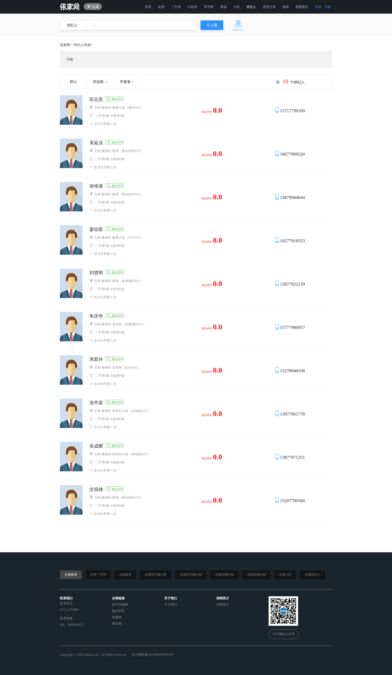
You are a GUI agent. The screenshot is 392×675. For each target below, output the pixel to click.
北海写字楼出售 (156, 574)
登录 (318, 7)
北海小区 (285, 574)
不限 (70, 59)
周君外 (96, 359)
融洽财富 (118, 611)
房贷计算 (269, 7)
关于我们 (170, 604)
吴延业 (96, 142)
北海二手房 (98, 574)
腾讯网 (117, 623)
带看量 (125, 82)
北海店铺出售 (224, 574)
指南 (285, 7)
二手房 (176, 7)
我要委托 (302, 7)
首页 (148, 7)
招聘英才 (222, 604)
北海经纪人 (312, 574)
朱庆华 (96, 315)
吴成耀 (96, 445)
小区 (236, 7)
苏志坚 (96, 99)
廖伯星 (96, 229)
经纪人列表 (82, 45)
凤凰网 (117, 617)
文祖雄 (96, 489)
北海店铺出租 (256, 574)
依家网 (65, 45)
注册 (328, 7)
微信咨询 (117, 99)
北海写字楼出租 (191, 574)
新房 (161, 7)
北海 (95, 7)
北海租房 (125, 574)
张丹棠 (96, 402)
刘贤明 (96, 272)
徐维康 (96, 185)
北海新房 (70, 574)
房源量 (98, 82)
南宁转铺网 (120, 604)
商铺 (223, 7)
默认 (73, 81)
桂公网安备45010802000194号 (152, 654)
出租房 (192, 7)
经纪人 (251, 7)
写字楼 (208, 7)
